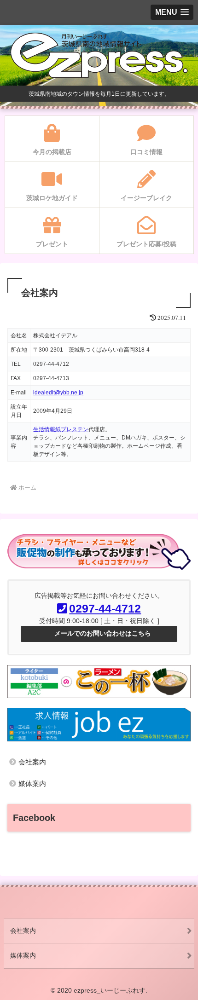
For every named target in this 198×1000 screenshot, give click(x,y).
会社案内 (32, 762)
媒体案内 (32, 783)
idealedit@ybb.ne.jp (58, 392)
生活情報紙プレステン (60, 429)
